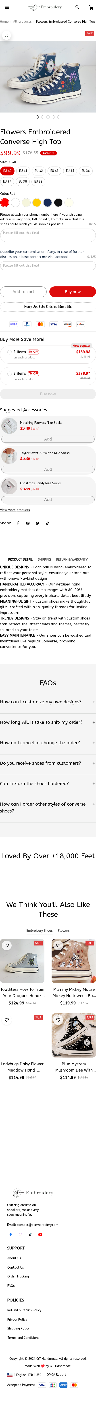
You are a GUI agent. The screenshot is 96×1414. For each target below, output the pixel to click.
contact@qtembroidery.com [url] (37, 1225)
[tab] (37, 117)
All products (22, 22)
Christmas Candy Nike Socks (40, 483)
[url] (60, 1366)
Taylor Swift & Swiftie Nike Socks (45, 453)
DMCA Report (56, 1375)
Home (4, 22)
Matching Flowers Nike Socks (41, 423)
